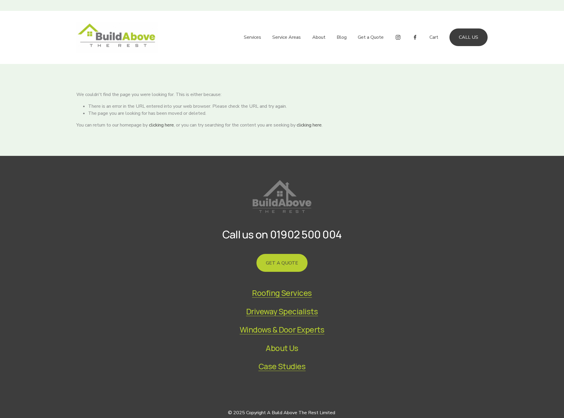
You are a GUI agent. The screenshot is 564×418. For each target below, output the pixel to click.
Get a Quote (371, 37)
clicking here (161, 125)
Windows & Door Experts (282, 329)
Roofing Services (282, 293)
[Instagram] (398, 37)
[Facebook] (415, 37)
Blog (342, 37)
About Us (282, 348)
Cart (433, 37)
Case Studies (282, 366)
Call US (468, 37)
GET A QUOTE (282, 263)
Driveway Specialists (282, 311)
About (318, 37)
